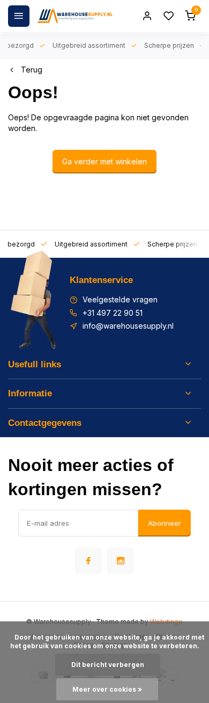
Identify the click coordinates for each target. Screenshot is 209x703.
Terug (31, 69)
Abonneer (164, 523)
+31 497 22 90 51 (113, 312)
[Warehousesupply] (75, 16)
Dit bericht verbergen (107, 665)
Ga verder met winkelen (104, 161)
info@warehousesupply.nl (128, 325)
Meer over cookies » (107, 689)
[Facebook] (88, 560)
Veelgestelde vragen (120, 299)
